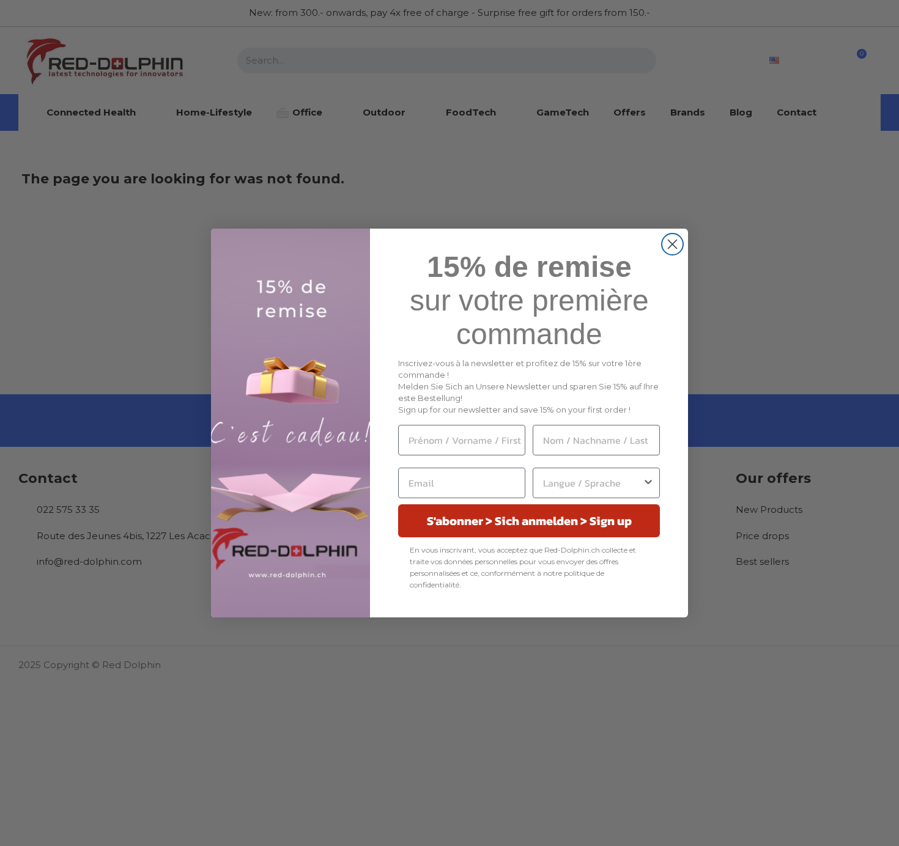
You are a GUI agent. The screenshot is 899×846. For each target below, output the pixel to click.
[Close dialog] (672, 244)
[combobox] (592, 483)
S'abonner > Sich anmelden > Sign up (529, 521)
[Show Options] (648, 483)
